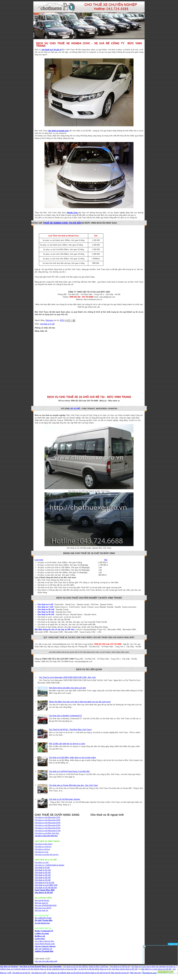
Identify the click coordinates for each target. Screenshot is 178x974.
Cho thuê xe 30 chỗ (42, 880)
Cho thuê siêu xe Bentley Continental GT (65, 716)
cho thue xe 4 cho (10, 969)
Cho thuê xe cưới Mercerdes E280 (47, 825)
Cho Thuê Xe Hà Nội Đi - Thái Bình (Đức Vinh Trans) (70, 729)
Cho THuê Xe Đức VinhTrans (96, 967)
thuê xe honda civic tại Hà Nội (62, 223)
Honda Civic (72, 213)
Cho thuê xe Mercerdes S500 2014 (46, 836)
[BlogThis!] (68, 320)
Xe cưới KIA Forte (43, 918)
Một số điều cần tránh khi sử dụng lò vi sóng (67, 744)
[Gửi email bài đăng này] (66, 320)
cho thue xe (117, 969)
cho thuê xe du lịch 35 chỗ (73, 967)
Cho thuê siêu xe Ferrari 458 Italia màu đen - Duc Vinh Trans (73, 785)
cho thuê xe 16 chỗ (55, 973)
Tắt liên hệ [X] (172, 944)
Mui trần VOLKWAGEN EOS (45, 905)
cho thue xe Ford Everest (30, 967)
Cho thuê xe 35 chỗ (42, 875)
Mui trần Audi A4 (41, 910)
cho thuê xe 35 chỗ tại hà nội (98, 973)
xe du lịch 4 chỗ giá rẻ (87, 969)
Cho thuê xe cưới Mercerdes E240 (47, 828)
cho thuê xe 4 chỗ (47, 324)
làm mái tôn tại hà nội (120, 973)
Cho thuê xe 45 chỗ (42, 877)
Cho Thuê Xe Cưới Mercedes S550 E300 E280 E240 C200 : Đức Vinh (67, 677)
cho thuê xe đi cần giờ (27, 969)
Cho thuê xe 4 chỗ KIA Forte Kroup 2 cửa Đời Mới (69, 771)
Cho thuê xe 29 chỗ (42, 872)
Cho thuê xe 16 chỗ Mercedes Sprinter (64, 799)
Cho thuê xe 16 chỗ (42, 870)
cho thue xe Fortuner (9, 967)
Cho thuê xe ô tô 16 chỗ (44, 882)
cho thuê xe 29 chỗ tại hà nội (75, 973)
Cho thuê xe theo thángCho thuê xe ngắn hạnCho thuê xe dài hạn (43, 846)
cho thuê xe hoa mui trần (67, 969)
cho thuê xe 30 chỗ (129, 969)
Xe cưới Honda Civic (42, 923)
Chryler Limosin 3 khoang (45, 946)
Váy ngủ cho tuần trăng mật (46, 961)
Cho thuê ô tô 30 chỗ (44, 893)
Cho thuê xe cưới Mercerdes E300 (47, 822)
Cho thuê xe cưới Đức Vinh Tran (47, 833)
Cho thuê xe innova (56, 865)
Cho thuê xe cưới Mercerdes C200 (47, 830)
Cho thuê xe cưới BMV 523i (46, 885)
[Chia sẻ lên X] (71, 320)
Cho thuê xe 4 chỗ (42, 862)
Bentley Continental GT (44, 930)
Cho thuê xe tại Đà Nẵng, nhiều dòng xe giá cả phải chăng (72, 757)
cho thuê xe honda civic (58, 131)
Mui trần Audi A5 (41, 903)
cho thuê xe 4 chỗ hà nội (120, 967)
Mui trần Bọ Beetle (42, 900)
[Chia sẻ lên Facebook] (74, 320)
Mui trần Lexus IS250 (43, 908)
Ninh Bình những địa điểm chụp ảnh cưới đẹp (67, 688)
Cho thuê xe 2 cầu (41, 851)
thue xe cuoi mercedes (52, 967)
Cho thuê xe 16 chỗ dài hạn (46, 888)
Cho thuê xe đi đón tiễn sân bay (47, 854)
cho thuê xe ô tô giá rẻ (52, 50)
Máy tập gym (135, 973)
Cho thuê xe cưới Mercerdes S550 (47, 817)
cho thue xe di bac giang (46, 969)
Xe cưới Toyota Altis (43, 920)
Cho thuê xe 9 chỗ (42, 867)
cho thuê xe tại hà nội (21, 973)
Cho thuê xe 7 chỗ (42, 865)
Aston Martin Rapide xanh (45, 943)
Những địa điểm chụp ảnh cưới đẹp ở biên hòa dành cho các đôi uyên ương (80, 702)
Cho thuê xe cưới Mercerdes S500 (47, 820)
